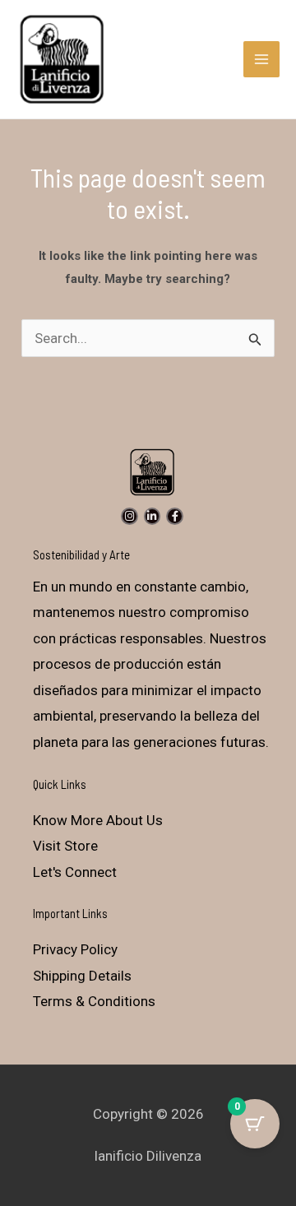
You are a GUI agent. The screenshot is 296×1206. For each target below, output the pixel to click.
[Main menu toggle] (261, 59)
